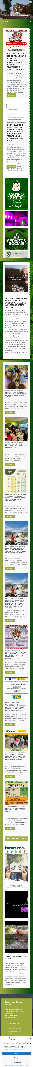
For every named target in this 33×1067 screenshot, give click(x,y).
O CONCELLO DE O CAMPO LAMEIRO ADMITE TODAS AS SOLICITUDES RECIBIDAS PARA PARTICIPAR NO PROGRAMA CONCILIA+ (15, 394)
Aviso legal (26, 1065)
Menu (6, 21)
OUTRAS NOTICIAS (16, 838)
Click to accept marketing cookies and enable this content (16, 278)
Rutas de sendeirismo (14, 1031)
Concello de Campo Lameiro (16, 16)
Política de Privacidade (18, 1065)
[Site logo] (16, 13)
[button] (30, 1038)
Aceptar (16, 1053)
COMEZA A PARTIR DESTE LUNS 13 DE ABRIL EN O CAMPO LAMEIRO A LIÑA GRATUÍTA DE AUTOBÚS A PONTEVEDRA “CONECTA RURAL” (15, 498)
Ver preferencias (16, 1062)
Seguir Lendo (11, 95)
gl (31, 2)
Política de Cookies (9, 1065)
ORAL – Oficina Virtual (14, 1028)
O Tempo (11, 1034)
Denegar (16, 1058)
